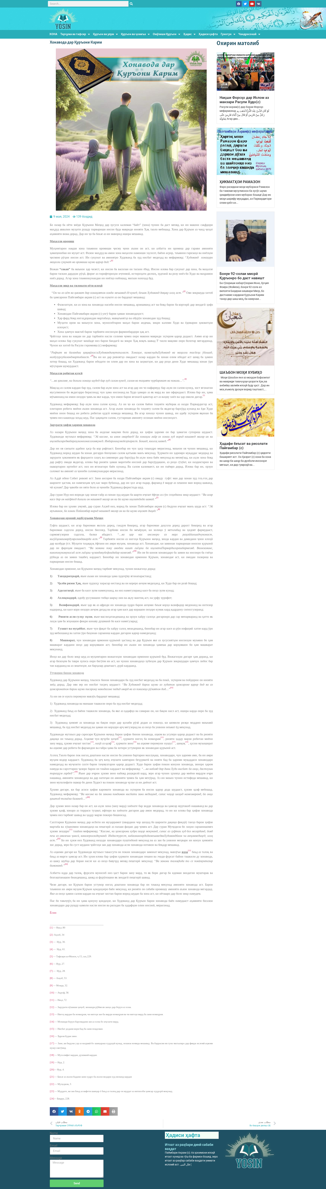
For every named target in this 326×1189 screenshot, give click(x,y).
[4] (51, 949)
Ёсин (53, 912)
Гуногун (226, 34)
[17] (52, 1043)
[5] (51, 956)
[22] (52, 1084)
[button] (54, 1111)
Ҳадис (187, 34)
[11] (52, 1000)
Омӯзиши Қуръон (164, 34)
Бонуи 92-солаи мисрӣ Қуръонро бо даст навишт (242, 276)
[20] (52, 1069)
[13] (52, 1014)
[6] (51, 963)
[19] (52, 1062)
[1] (51, 927)
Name (54, 1133)
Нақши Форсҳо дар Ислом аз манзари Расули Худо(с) (244, 99)
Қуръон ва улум (103, 34)
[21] (52, 1076)
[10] (52, 992)
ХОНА (53, 34)
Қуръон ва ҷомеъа (133, 34)
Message (56, 1158)
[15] (52, 1028)
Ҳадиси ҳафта (208, 34)
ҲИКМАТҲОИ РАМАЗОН (240, 182)
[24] (52, 1098)
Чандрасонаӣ (247, 34)
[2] (51, 934)
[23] (52, 1091)
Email (53, 1145)
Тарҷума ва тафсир (73, 34)
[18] (52, 1055)
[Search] (131, 4)
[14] (52, 1021)
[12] (52, 1007)
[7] (51, 971)
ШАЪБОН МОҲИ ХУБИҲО (241, 372)
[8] (51, 978)
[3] (51, 941)
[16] (52, 1036)
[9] (51, 985)
